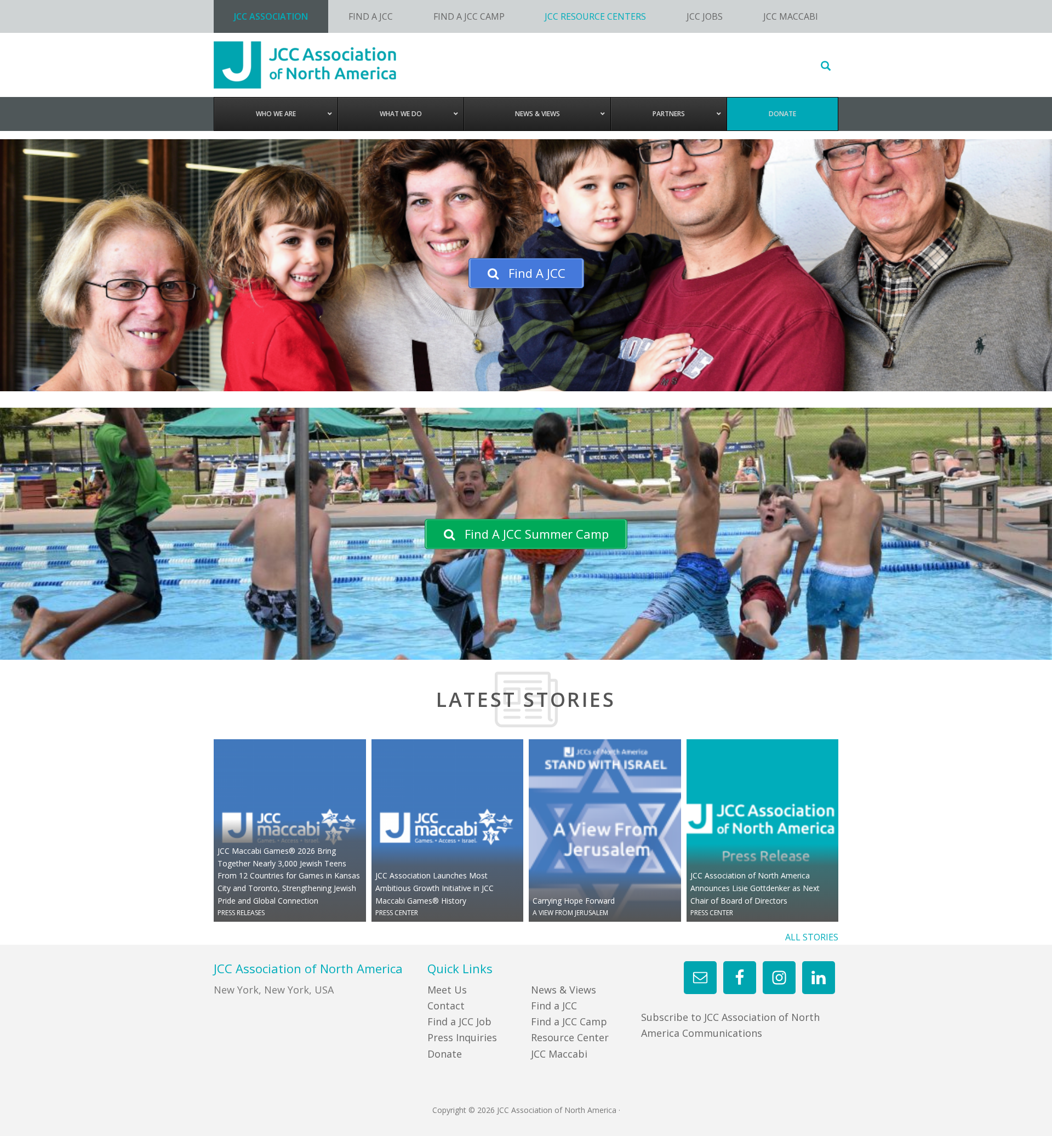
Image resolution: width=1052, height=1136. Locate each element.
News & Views (563, 989)
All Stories (811, 937)
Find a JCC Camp (569, 1021)
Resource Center (570, 1037)
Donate (444, 1053)
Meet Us (447, 989)
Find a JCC (554, 1005)
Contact (446, 1005)
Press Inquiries (462, 1037)
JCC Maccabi (559, 1053)
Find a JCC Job (459, 1021)
